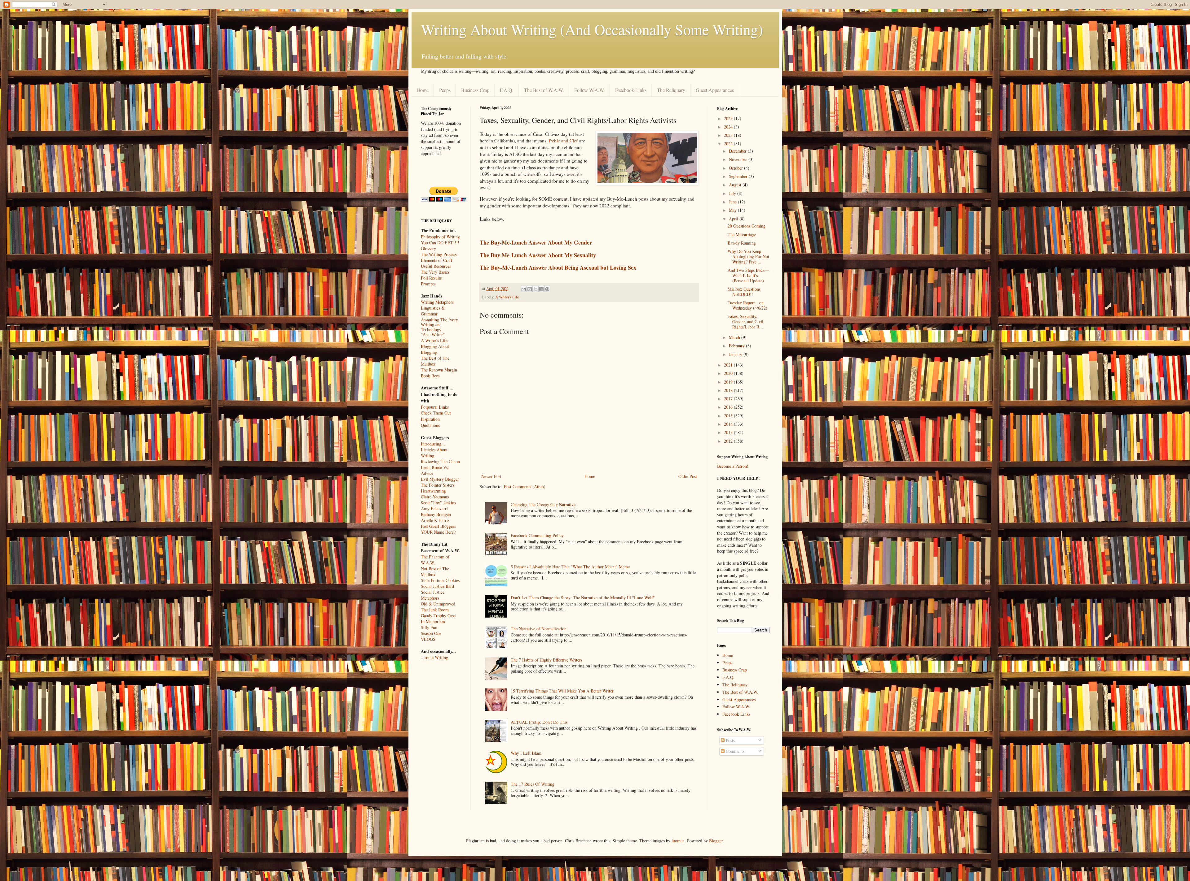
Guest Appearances (715, 90)
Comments (734, 751)
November (738, 159)
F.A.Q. (506, 90)
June (733, 202)
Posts (730, 740)
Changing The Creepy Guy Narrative (543, 504)
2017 (729, 398)
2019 (729, 382)
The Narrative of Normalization (538, 628)
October (736, 168)
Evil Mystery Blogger (440, 479)
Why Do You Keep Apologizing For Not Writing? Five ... (748, 256)
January (736, 354)
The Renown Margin (439, 370)
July (733, 193)
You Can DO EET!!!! (440, 242)
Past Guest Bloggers (438, 526)
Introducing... (433, 444)
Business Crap (475, 90)
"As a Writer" (433, 334)
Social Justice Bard (437, 586)
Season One (431, 633)
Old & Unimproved (438, 604)
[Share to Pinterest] (547, 289)
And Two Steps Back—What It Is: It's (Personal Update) (748, 275)
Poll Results (431, 278)
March (735, 337)
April (734, 219)
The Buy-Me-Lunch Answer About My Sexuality (538, 255)
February (737, 346)
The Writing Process (438, 254)
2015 (729, 416)
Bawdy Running (742, 243)
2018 (729, 390)
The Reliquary (671, 90)
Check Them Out (436, 413)
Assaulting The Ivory (439, 320)
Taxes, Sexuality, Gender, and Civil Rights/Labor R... (745, 321)
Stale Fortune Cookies (440, 580)
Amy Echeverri (434, 508)
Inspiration (430, 419)
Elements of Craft (436, 260)
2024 (729, 127)
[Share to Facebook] (541, 289)
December (738, 151)
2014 (729, 424)
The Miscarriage (742, 234)
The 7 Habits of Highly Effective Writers (546, 660)
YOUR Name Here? (438, 532)
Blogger (716, 841)
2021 (729, 365)
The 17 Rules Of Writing (532, 784)
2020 (729, 373)
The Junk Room (435, 610)
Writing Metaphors (437, 302)
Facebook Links (630, 90)
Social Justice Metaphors (432, 595)
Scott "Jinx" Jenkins (438, 503)
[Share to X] (535, 289)
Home (422, 90)
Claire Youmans (435, 497)
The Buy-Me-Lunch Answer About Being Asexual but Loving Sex (558, 267)
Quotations (430, 425)
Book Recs (430, 376)
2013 (729, 432)
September (739, 176)
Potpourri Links (435, 407)
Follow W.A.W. (589, 90)
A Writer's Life (507, 297)
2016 (729, 407)
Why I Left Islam (526, 753)
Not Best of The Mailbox (435, 571)
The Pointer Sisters (437, 485)
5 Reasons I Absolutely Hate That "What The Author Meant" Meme (570, 567)
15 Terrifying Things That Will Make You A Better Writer (562, 691)
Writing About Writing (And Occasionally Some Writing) (592, 29)
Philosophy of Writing (440, 237)
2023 (729, 135)
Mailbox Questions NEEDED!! (744, 291)
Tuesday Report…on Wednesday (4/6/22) (747, 305)
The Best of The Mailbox (435, 361)
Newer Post (491, 476)
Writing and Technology (431, 327)
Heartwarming (433, 491)
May (733, 210)
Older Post (687, 476)
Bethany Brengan (436, 514)
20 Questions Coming (746, 226)
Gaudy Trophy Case (438, 615)
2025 (729, 118)
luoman (678, 841)
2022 (729, 143)
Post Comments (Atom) (524, 486)
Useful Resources (436, 266)
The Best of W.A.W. (544, 90)
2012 (729, 441)
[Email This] (524, 289)
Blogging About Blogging (435, 349)
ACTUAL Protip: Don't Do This (539, 722)
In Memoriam (433, 621)
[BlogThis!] (530, 289)
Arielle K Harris (435, 520)
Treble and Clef (563, 140)
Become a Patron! (732, 466)
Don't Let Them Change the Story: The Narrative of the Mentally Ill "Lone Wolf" (583, 598)
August (736, 185)
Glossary (428, 248)
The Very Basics (435, 272)
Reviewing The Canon (440, 461)
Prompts (428, 284)
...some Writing (434, 657)
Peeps (445, 90)
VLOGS (428, 639)
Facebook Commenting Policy (537, 535)
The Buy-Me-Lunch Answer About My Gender (536, 242)
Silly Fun (429, 627)
